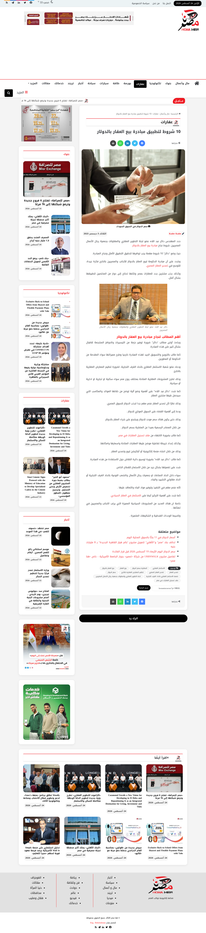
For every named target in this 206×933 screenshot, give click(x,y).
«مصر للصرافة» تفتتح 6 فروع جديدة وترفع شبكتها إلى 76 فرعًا (80, 101)
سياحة (91, 83)
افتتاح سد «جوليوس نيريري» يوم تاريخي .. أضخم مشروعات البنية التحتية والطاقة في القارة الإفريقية (38, 597)
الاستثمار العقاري (159, 568)
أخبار (80, 83)
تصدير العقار (173, 572)
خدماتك (58, 83)
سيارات (104, 83)
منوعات (110, 903)
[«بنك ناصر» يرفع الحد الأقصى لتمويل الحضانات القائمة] (60, 266)
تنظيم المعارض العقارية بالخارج (132, 572)
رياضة (73, 877)
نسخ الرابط (143, 588)
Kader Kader (175, 233)
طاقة (116, 83)
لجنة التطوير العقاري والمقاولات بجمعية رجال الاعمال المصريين (118, 576)
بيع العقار (123, 568)
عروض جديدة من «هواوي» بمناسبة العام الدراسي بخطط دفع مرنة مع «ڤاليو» (36, 327)
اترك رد (133, 618)
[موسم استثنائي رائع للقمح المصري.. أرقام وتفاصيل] (60, 557)
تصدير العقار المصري (157, 265)
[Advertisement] (103, 57)
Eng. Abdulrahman (98, 923)
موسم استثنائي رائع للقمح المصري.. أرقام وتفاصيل (38, 552)
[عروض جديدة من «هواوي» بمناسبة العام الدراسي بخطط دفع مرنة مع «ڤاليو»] (60, 330)
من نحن (156, 3)
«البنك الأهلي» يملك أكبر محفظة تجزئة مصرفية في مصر (38, 219)
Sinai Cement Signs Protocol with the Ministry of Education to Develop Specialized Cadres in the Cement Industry (35, 485)
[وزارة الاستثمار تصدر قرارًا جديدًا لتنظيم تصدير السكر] (60, 578)
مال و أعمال (110, 887)
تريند (71, 83)
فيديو (73, 898)
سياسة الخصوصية (140, 3)
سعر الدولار (112, 572)
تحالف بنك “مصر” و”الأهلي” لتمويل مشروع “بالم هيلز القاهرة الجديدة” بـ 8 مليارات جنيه (130, 544)
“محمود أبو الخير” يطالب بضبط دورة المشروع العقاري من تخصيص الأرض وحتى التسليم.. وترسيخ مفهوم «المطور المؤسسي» (59, 486)
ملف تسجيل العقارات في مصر (134, 435)
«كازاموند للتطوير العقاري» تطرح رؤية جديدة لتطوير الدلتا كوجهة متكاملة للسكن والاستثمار (35, 434)
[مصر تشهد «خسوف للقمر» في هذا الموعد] (60, 536)
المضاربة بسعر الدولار (139, 568)
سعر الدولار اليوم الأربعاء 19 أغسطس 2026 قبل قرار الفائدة (143, 551)
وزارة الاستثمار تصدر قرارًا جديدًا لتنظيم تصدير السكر (38, 573)
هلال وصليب (36, 898)
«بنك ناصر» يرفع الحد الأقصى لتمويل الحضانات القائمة (36, 261)
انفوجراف (36, 877)
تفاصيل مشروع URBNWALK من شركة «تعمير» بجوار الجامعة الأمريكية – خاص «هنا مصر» (130, 558)
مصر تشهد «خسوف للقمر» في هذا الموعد (37, 530)
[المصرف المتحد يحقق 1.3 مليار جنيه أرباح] (60, 245)
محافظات (35, 892)
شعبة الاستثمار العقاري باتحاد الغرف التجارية (162, 576)
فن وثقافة (73, 882)
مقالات (46, 83)
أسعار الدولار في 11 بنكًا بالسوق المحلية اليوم (151, 537)
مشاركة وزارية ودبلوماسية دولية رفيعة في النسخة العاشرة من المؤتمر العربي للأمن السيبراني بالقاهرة (36, 370)
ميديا (110, 898)
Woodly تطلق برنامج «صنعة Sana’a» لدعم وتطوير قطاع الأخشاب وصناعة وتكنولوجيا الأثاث (41, 798)
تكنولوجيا (155, 83)
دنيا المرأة (36, 887)
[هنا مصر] (188, 20)
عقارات (140, 84)
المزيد (33, 83)
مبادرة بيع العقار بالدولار (144, 245)
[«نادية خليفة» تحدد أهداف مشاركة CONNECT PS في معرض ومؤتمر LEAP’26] (60, 351)
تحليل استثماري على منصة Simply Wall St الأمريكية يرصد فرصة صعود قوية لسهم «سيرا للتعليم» (42, 850)
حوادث (73, 887)
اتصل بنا (167, 3)
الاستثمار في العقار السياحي (126, 495)
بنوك (168, 83)
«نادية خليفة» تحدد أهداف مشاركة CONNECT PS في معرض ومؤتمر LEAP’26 (36, 348)
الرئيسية (175, 114)
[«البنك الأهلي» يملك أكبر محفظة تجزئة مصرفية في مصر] (60, 224)
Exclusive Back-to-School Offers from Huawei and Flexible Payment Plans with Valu (37, 306)
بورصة (127, 83)
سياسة (110, 882)
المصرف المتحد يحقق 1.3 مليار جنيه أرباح (38, 239)
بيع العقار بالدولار (108, 568)
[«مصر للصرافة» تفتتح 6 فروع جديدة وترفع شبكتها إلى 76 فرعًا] (164, 778)
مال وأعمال (182, 83)
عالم (73, 892)
